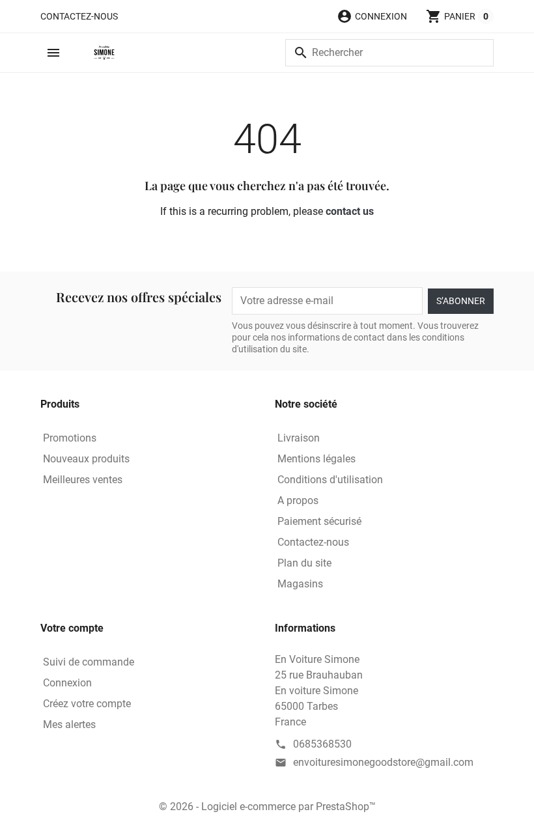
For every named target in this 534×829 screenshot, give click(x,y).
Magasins (300, 584)
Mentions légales (316, 459)
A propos (297, 500)
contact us (350, 211)
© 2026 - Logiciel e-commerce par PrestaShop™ (267, 806)
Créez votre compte (87, 703)
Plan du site (304, 563)
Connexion (67, 683)
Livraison (298, 438)
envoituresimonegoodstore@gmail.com (383, 762)
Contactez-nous (79, 16)
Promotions (69, 438)
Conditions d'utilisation (330, 479)
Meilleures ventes (82, 479)
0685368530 (322, 744)
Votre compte (72, 628)
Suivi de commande (88, 662)
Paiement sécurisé (319, 521)
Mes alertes (69, 724)
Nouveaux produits (86, 459)
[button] (371, 16)
